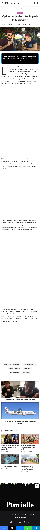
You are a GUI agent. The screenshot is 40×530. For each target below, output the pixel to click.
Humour (28, 368)
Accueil (18, 9)
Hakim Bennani (15, 368)
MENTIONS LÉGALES (20, 517)
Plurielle (32, 514)
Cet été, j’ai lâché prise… (9, 466)
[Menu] (2, 4)
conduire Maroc (30, 364)
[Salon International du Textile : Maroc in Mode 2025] (30, 439)
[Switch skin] (34, 4)
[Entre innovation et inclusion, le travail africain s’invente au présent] (30, 459)
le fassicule (15, 373)
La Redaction (7, 24)
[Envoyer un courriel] (11, 24)
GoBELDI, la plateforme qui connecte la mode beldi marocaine (10, 447)
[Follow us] (37, 486)
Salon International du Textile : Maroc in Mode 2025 (28, 447)
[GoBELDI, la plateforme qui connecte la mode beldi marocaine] (10, 439)
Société (23, 9)
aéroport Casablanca (12, 364)
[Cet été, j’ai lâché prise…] (10, 459)
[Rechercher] (38, 4)
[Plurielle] (12, 3)
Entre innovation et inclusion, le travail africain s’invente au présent (29, 468)
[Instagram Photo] (7, 490)
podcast (27, 373)
